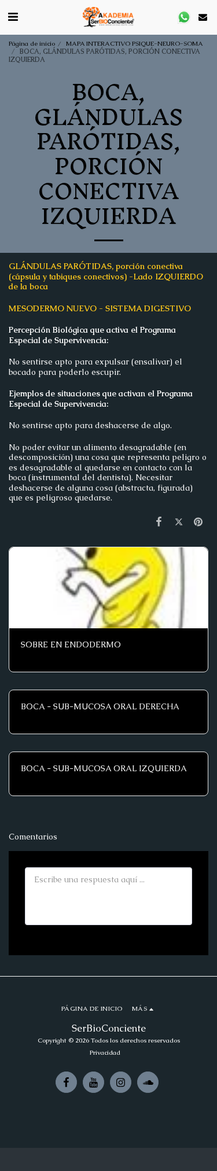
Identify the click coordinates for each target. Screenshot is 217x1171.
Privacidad (105, 1052)
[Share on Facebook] (158, 521)
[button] (13, 16)
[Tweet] (179, 521)
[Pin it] (198, 521)
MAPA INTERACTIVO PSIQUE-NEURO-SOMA (134, 43)
